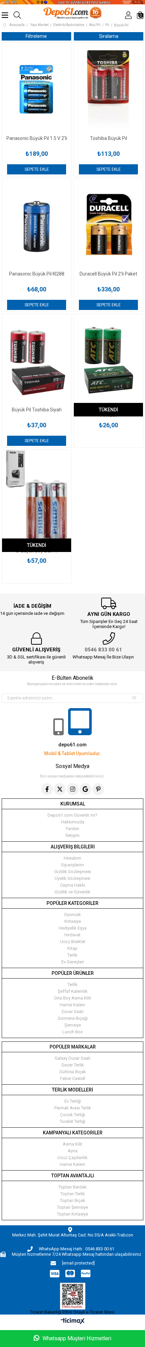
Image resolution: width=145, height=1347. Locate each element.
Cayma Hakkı (72, 885)
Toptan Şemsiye (72, 1207)
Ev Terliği (72, 1101)
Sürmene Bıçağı (73, 1018)
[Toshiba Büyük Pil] (108, 89)
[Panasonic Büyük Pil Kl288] (36, 225)
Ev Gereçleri (72, 961)
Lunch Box (72, 1031)
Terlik (72, 955)
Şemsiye (72, 1025)
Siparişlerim (72, 864)
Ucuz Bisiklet (72, 941)
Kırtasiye (72, 921)
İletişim (72, 835)
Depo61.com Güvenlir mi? (72, 815)
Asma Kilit (72, 1144)
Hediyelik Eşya (73, 928)
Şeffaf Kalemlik (73, 991)
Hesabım (72, 858)
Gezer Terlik (72, 1064)
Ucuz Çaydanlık (72, 1157)
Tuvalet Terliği (72, 1121)
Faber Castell (72, 1078)
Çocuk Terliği (72, 1114)
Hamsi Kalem (72, 1004)
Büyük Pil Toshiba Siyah (37, 409)
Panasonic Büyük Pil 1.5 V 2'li (36, 138)
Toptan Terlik (72, 1193)
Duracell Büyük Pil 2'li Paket (108, 273)
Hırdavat (72, 934)
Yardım (72, 828)
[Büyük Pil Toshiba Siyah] (36, 360)
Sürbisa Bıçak (72, 1071)
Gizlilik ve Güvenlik (72, 891)
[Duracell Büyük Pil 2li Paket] (108, 225)
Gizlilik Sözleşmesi (72, 871)
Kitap (72, 948)
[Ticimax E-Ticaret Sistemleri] (73, 1321)
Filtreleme (36, 36)
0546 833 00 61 (103, 650)
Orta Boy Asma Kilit (72, 998)
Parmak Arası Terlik (72, 1107)
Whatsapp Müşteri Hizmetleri (76, 1338)
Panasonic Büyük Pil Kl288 (36, 273)
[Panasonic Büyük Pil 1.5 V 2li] (36, 89)
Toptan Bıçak (72, 1200)
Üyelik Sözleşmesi (72, 878)
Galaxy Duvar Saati (72, 1058)
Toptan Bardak (72, 1186)
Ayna (73, 1150)
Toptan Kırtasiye (72, 1214)
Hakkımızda (72, 821)
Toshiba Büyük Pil (108, 138)
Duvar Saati (73, 1011)
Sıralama (108, 36)
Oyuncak (72, 914)
